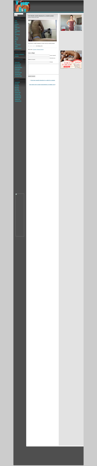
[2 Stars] (30, 46)
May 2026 (17, 87)
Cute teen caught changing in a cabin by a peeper (43, 80)
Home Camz (17, 62)
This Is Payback (18, 64)
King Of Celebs (18, 65)
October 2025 (17, 99)
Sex (15, 36)
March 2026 (17, 90)
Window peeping (18, 48)
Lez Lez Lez (17, 70)
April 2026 (17, 89)
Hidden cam (17, 27)
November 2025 (18, 97)
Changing (17, 24)
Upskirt (16, 46)
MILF (16, 32)
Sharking (16, 37)
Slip (15, 41)
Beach (16, 22)
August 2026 (17, 82)
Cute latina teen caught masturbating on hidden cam (42, 84)
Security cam (17, 34)
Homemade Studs (18, 75)
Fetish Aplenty (17, 69)
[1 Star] (28, 46)
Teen (16, 43)
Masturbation (17, 31)
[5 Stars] (35, 46)
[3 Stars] (32, 46)
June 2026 (17, 85)
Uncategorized (18, 44)
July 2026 (17, 83)
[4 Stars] (33, 46)
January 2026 (17, 94)
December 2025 (18, 95)
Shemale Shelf (18, 74)
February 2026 (18, 92)
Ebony (16, 25)
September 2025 (18, 101)
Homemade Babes (18, 67)
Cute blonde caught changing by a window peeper (41, 15)
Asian (16, 20)
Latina (16, 29)
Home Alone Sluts (18, 72)
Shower (16, 39)
